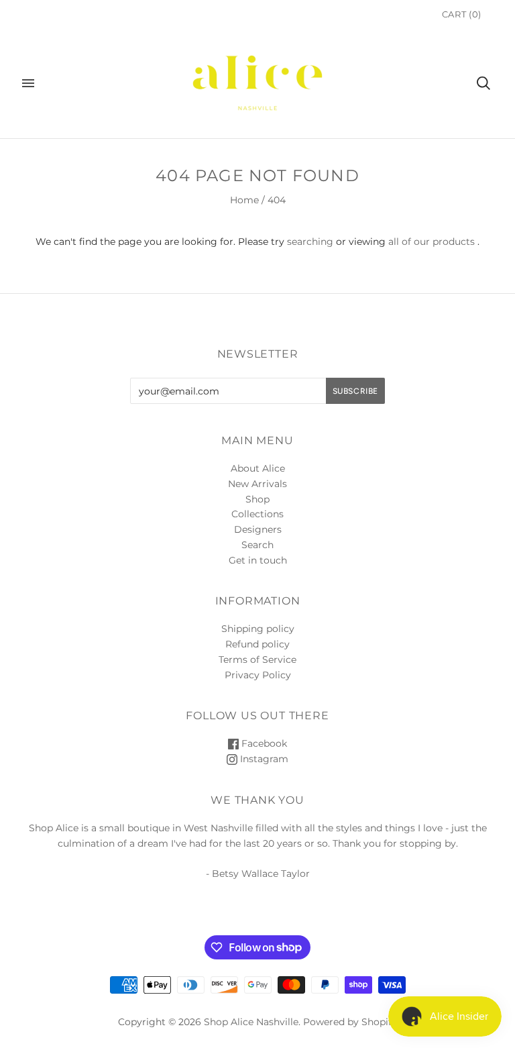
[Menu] (28, 83)
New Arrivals (257, 484)
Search (257, 545)
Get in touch (258, 560)
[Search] (483, 83)
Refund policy (257, 644)
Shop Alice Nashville (251, 1022)
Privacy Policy (258, 675)
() (461, 14)
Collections (257, 514)
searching (310, 241)
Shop (257, 499)
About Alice (258, 468)
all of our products (431, 241)
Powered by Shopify (350, 1022)
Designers (258, 529)
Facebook (263, 743)
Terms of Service (257, 659)
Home (244, 200)
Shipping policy (257, 629)
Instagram (262, 759)
